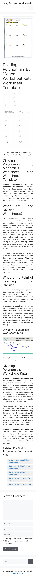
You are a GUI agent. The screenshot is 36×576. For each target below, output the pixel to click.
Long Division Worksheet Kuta (20, 484)
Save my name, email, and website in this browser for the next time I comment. (19, 541)
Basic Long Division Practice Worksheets (19, 467)
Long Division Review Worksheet (17, 473)
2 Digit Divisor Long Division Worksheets (19, 461)
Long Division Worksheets (17, 3)
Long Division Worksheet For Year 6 (19, 479)
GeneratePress (18, 573)
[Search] (30, 561)
